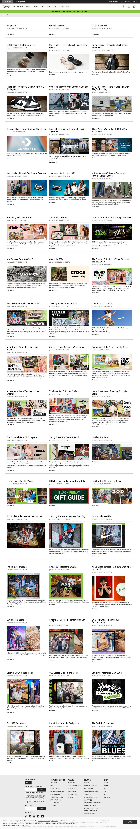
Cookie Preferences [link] (90, 813)
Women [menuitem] (36, 6)
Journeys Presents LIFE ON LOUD (107, 672)
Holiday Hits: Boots (100, 437)
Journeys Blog (72, 788)
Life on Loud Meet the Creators (63, 567)
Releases (107, 797)
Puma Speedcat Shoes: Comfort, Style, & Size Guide (110, 46)
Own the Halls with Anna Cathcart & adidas (68, 86)
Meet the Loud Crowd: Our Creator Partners (26, 173)
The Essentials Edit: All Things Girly (22, 437)
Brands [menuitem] (28, 6)
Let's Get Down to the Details (20, 672)
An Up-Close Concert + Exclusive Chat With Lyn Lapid (111, 568)
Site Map (53, 806)
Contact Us (53, 783)
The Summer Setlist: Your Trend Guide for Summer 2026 (110, 260)
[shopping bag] (134, 6)
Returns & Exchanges (57, 791)
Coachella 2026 (56, 259)
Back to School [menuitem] (64, 6)
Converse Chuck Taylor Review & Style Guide (26, 129)
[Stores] (123, 6)
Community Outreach (90, 786)
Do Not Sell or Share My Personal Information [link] (91, 809)
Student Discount (73, 794)
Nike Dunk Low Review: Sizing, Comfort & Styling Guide (25, 88)
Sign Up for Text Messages (33, 787)
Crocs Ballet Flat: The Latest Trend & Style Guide (68, 46)
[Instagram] (34, 816)
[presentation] (17, 7)
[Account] (129, 6)
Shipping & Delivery (56, 794)
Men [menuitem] (42, 6)
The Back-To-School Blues (103, 723)
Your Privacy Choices (93, 791)
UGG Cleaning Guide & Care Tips (21, 45)
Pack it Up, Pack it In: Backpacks (64, 723)
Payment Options (55, 800)
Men (105, 788)
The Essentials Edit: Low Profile (63, 391)
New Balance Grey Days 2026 (20, 259)
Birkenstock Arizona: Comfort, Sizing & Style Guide (67, 130)
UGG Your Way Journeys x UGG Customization (106, 621)
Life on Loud (71, 783)
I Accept (130, 822)
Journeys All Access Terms (92, 803)
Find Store (41, 809)
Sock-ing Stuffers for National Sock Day (67, 516)
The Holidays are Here (17, 567)
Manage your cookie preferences (48, 821)
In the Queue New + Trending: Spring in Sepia (109, 392)
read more (10, 34)
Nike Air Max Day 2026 (102, 303)
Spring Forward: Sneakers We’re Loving (66, 347)
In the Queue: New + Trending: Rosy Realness (22, 348)
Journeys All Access (74, 786)
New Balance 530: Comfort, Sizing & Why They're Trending (110, 88)
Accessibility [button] (127, 1)
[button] (135, 2)
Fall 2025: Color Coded (17, 723)
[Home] (7, 7)
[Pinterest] (30, 816)
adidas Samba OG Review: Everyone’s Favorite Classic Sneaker (108, 174)
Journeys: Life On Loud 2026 (62, 173)
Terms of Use (88, 794)
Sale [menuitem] (55, 6)
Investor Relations (90, 806)
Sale (105, 794)
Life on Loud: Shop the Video (20, 481)
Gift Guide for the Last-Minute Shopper (24, 516)
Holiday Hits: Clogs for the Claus (106, 481)
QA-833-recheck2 (57, 25)
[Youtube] (43, 816)
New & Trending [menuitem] (17, 6)
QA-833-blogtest (99, 25)
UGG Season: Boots (15, 619)
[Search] (118, 6)
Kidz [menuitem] (49, 6)
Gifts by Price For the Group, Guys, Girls (67, 481)
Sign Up (28, 783)
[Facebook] (38, 816)
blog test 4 (11, 25)
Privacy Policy (88, 788)
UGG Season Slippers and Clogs (63, 672)
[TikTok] (26, 816)
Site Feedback (54, 803)
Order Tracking (113, 1)
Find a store (28, 806)
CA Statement (88, 800)
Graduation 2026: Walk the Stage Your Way (111, 217)
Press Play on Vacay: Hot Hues (20, 217)
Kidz (105, 791)
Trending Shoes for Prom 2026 (63, 303)
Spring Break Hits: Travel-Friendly (64, 437)
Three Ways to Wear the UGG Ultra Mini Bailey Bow (109, 130)
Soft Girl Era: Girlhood (59, 217)
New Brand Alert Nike (101, 516)
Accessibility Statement (91, 797)
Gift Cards (71, 797)
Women (106, 786)
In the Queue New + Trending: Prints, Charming (23, 392)
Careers (86, 783)
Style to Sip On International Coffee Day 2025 (67, 621)
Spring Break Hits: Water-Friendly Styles (110, 347)
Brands (106, 783)
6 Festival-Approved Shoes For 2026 (23, 303)
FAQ (51, 786)
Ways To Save (72, 791)
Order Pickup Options (57, 797)
